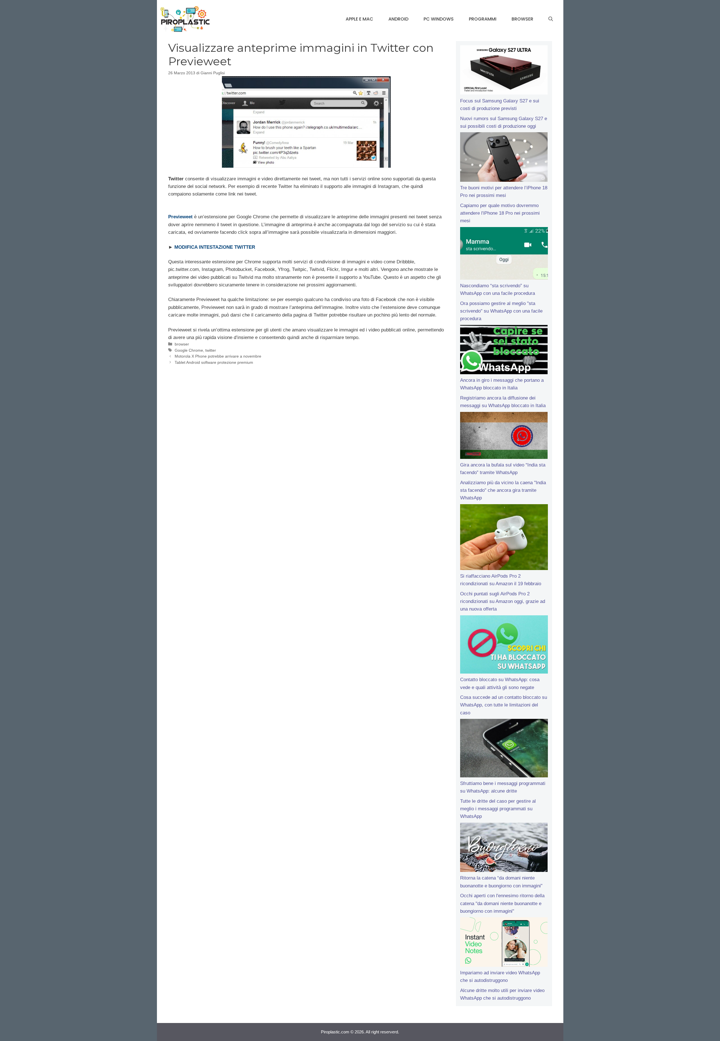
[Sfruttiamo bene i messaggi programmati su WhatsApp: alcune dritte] (504, 749)
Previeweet (180, 216)
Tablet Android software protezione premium (214, 362)
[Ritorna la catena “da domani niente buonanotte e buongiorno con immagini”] (504, 848)
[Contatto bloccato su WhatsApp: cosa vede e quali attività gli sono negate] (504, 645)
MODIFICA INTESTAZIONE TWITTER (214, 247)
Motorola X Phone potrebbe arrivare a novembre (218, 356)
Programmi (482, 19)
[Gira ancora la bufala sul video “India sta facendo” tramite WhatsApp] (504, 436)
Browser (522, 19)
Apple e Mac (359, 19)
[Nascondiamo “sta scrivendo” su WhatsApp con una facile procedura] (504, 254)
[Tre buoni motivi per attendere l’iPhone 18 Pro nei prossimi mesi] (504, 158)
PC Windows (439, 19)
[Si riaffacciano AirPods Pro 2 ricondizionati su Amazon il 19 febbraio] (504, 538)
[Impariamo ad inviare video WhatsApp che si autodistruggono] (504, 943)
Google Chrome (189, 350)
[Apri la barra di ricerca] (551, 19)
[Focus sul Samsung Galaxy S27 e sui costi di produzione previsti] (504, 71)
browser (182, 344)
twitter (210, 350)
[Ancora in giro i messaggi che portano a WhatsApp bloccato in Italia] (504, 351)
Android (398, 19)
